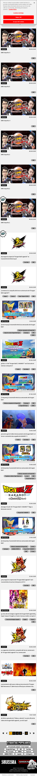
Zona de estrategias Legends (12, 619)
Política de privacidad (22, 775)
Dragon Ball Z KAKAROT (23, 512)
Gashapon (26, 333)
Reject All (18, 17)
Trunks (18, 369)
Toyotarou (28, 751)
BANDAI (20, 751)
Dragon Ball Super (24, 405)
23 (26, 733)
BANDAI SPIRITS (16, 549)
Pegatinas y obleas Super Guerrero (13, 476)
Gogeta (5, 296)
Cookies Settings (18, 13)
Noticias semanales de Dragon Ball (26, 330)
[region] (18, 12)
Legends (19, 754)
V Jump (32, 551)
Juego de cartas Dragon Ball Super (12, 333)
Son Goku (26, 262)
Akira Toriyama (9, 751)
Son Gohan (26, 369)
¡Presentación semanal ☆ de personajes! (18, 747)
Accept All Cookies (18, 22)
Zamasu (13, 296)
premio (27, 476)
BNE (33, 58)
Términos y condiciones (8, 775)
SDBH (33, 335)
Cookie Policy (13, 9)
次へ (29, 733)
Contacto (32, 775)
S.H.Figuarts (29, 754)
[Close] (34, 3)
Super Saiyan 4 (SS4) (23, 296)
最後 (33, 733)
